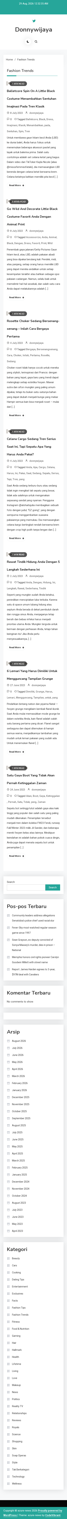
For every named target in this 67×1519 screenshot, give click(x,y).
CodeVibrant (52, 1515)
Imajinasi (12, 125)
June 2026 (18, 1055)
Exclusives (17, 1293)
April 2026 (17, 1069)
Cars (14, 1265)
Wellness (17, 1483)
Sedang (11, 361)
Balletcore (32, 119)
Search (11, 882)
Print (43, 243)
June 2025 (18, 1139)
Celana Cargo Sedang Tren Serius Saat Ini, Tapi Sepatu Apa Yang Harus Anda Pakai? (31, 446)
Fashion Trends (20, 1314)
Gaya (42, 796)
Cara (9, 355)
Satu (19, 802)
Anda (45, 237)
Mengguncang (24, 697)
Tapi (9, 479)
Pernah (12, 802)
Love (14, 1378)
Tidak (27, 802)
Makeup (16, 1385)
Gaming (16, 1335)
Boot (35, 796)
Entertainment (20, 1286)
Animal (53, 237)
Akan (29, 796)
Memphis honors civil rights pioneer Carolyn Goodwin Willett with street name (35, 960)
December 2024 (20, 1181)
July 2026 (17, 1048)
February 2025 (20, 1167)
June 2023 (18, 1217)
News (15, 1392)
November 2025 (20, 1104)
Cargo (42, 467)
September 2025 (21, 1118)
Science (16, 1434)
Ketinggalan (53, 796)
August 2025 (19, 1125)
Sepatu (46, 473)
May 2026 (17, 1062)
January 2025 (19, 1174)
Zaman (42, 802)
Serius (55, 473)
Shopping (17, 1441)
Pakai (22, 473)
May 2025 (17, 1146)
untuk (48, 697)
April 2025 (17, 1153)
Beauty (16, 1258)
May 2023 (17, 1224)
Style (15, 1462)
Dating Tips (18, 1279)
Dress (49, 119)
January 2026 (19, 1090)
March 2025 (18, 1160)
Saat (28, 473)
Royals (15, 1427)
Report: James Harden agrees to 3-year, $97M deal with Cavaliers (33, 972)
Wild (50, 243)
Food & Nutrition (20, 1328)
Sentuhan (12, 131)
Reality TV (17, 1406)
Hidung (47, 582)
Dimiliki (30, 691)
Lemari (11, 697)
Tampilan (39, 697)
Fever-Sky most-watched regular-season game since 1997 (34, 930)
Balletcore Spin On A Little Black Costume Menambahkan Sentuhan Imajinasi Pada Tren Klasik (31, 98)
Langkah (11, 588)
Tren (27, 131)
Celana (51, 467)
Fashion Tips (19, 1307)
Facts (15, 1300)
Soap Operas (19, 1455)
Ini (16, 473)
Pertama (35, 355)
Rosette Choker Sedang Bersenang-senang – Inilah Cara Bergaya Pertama (33, 329)
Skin (14, 1448)
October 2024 (19, 1195)
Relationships (19, 1413)
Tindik (42, 588)
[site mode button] (28, 41)
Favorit (36, 243)
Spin (21, 131)
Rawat (21, 588)
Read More (15, 185)
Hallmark (17, 1350)
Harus (10, 473)
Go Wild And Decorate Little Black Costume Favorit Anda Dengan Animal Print (32, 216)
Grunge (40, 691)
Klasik (22, 125)
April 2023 (17, 1231)
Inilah (26, 355)
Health (15, 1357)
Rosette (45, 355)
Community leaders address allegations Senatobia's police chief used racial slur (33, 918)
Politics (16, 1399)
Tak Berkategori (20, 1469)
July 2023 (17, 1209)
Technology (18, 1476)
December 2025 (20, 1097)
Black (42, 119)
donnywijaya (36, 113)
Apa (35, 467)
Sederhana (31, 588)
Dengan (18, 243)
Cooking (16, 1272)
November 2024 (20, 1188)
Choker (17, 355)
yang (22, 479)
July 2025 (17, 1132)
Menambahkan (35, 125)
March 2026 (18, 1076)
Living (15, 1371)
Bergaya (31, 349)
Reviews (16, 1420)
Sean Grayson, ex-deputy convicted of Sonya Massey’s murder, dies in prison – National (33, 944)
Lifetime (16, 1364)
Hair (14, 1343)
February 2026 (20, 1083)
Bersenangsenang (47, 349)
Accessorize (33, 237)
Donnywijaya (33, 29)
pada (47, 125)
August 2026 (19, 1041)
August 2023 (19, 1202)
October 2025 (19, 1111)
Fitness (16, 1321)
